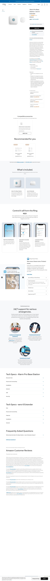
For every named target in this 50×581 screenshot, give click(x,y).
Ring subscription (13, 469)
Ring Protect (39, 68)
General (8, 389)
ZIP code (34, 24)
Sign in (39, 4)
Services (19, 4)
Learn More (29, 274)
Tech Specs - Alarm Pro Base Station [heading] (23, 374)
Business (29, 4)
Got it (44, 578)
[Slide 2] (11, 287)
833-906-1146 (28, 162)
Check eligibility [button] (34, 34)
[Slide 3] (12, 287)
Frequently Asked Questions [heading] (19, 431)
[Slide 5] (14, 287)
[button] (3, 9)
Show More (31, 39)
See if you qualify (35, 19)
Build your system (20, 162)
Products (10, 4)
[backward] (2, 277)
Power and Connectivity (11, 381)
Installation (8, 385)
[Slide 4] (13, 287)
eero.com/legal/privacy (9, 466)
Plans (15, 4)
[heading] (25, 435)
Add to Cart (36, 28)
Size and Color (9, 377)
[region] (25, 128)
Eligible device (8, 492)
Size (7, 408)
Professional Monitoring (34, 334)
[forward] (23, 277)
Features (8, 415)
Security (8, 396)
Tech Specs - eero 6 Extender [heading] (19, 404)
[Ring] (4, 4)
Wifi (7, 392)
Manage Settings (35, 578)
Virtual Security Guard (25, 358)
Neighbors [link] (24, 4)
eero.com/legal (27, 465)
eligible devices (11, 340)
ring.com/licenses (9, 472)
